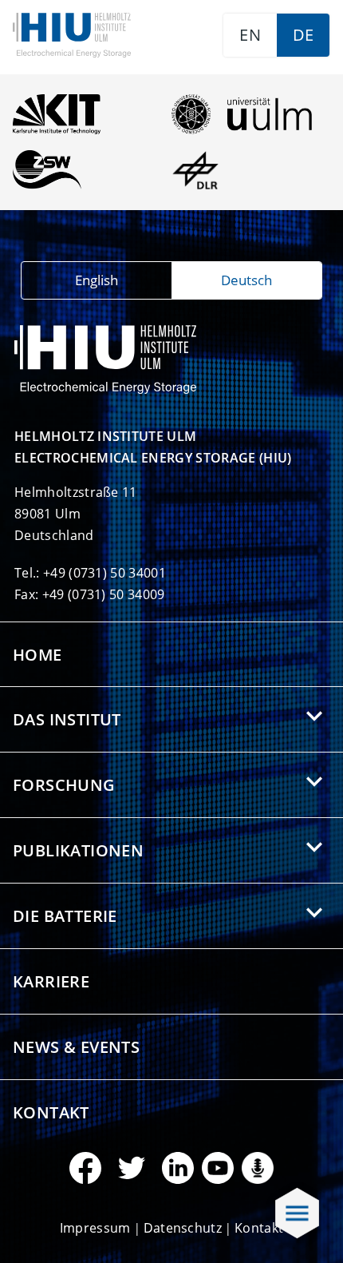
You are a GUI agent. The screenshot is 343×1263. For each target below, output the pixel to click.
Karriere (51, 981)
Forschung (64, 785)
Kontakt (51, 1112)
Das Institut (67, 719)
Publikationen (78, 850)
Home (37, 654)
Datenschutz (183, 1228)
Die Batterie (65, 916)
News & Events (76, 1047)
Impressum (95, 1228)
